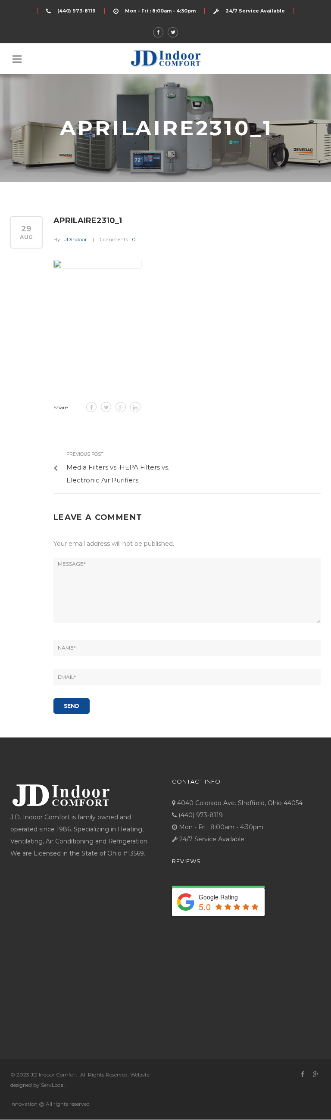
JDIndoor (75, 239)
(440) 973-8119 (76, 11)
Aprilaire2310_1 (87, 220)
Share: (61, 407)
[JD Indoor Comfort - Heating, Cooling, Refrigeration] (165, 58)
